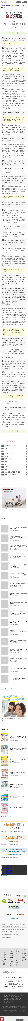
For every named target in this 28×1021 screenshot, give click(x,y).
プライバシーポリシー (18, 1001)
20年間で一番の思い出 (9, 446)
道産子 (5, 448)
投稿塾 (8, 5)
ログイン (18, 1)
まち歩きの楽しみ (8, 453)
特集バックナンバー (4, 956)
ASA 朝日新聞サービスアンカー (10, 934)
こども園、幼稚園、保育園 (11, 472)
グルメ (11, 955)
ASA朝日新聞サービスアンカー (24, 961)
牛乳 (4, 451)
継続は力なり (7, 459)
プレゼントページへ (8, 689)
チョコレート (7, 466)
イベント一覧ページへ (8, 816)
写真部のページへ (7, 875)
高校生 (5, 464)
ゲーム (5, 456)
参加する (24, 1)
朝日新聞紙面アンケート (8, 938)
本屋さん (6, 461)
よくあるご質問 (17, 952)
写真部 (11, 958)
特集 (4, 952)
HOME (3, 5)
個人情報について (17, 961)
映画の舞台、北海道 (9, 474)
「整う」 (6, 469)
